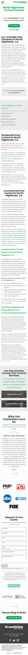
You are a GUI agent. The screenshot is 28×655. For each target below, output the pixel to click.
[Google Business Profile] (14, 640)
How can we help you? (7, 556)
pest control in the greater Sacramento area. (12, 76)
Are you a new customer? (8, 551)
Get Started (14, 26)
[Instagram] (18, 640)
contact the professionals (11, 301)
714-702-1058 (14, 30)
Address (4, 547)
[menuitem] (14, 113)
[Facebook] (10, 640)
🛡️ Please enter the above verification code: (12, 568)
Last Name (4, 533)
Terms (14, 581)
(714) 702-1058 (5, 361)
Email (3, 542)
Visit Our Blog (13, 617)
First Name (4, 528)
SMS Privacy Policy (21, 579)
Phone (3, 537)
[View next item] (16, 474)
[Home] (20, 2)
